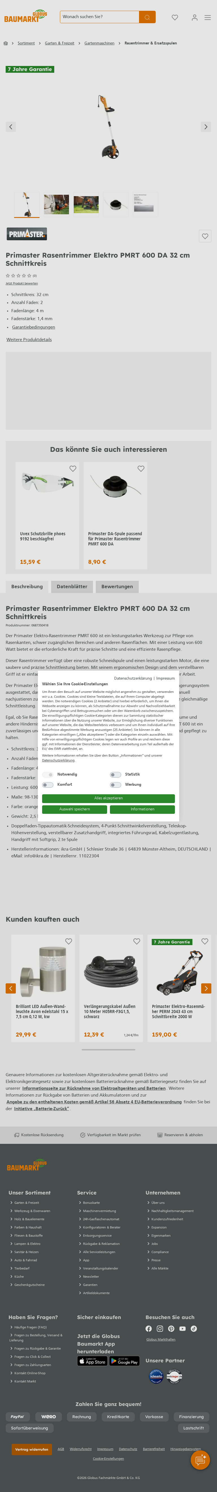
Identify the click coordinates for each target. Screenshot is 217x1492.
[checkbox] (47, 775)
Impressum (165, 678)
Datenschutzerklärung (133, 678)
